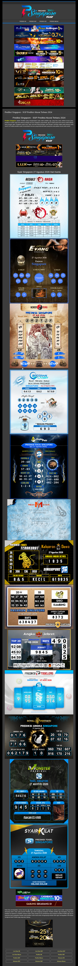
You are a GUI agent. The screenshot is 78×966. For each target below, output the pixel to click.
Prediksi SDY (43, 21)
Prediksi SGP (32, 21)
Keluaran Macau (61, 961)
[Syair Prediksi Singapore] (39, 28)
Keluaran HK (61, 957)
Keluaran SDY (16, 961)
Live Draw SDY (39, 951)
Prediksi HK (23, 21)
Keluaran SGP (39, 961)
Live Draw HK (16, 951)
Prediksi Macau (54, 21)
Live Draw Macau (16, 954)
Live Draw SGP (61, 951)
